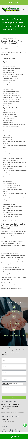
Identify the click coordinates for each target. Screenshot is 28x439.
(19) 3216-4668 (14, 312)
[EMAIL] (14, 328)
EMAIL (14, 333)
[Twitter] (2, 430)
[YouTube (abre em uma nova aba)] (17, 2)
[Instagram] (12, 430)
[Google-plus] (9, 430)
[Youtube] (19, 430)
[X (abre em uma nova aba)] (10, 2)
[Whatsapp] (14, 317)
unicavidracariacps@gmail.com (14, 335)
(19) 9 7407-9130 (14, 324)
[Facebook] (5, 430)
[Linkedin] (16, 430)
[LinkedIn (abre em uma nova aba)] (15, 2)
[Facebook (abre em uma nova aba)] (12, 2)
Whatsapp (14, 321)
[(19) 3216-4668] (14, 307)
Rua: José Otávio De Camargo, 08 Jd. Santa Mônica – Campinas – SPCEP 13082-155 (11, 406)
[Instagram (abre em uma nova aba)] (14, 2)
